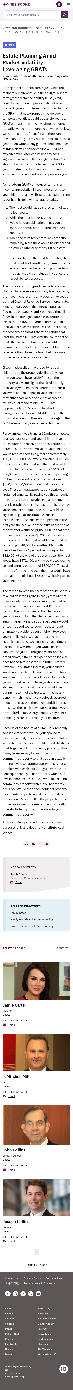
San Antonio (44, 1333)
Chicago (9, 1323)
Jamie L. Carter (46, 76)
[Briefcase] (59, 4)
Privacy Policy (32, 1278)
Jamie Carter (14, 1005)
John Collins (14, 1149)
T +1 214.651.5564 (15, 1165)
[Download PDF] (40, 844)
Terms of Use (54, 1278)
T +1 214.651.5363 (15, 1091)
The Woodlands (46, 1349)
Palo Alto (43, 1328)
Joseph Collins (61, 76)
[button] (47, 844)
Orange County (46, 1323)
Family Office (18, 912)
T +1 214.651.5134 (15, 1236)
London (9, 1354)
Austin (8, 1308)
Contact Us (12, 1278)
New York (43, 1313)
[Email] (33, 844)
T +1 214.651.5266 (15, 1020)
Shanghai (43, 1344)
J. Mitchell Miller (29, 76)
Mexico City (44, 1308)
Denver (9, 1338)
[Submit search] (64, 14)
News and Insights (17, 28)
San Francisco (45, 1338)
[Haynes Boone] (16, 4)
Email (18, 882)
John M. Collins (12, 76)
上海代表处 (12, 1283)
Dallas (6, 1014)
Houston (9, 1349)
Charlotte (10, 1318)
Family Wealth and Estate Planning (31, 919)
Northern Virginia (47, 1318)
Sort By (62, 948)
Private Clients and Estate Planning (31, 926)
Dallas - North (12, 1333)
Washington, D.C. (47, 1354)
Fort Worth (11, 1344)
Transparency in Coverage (40, 1283)
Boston (9, 1313)
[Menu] (68, 4)
